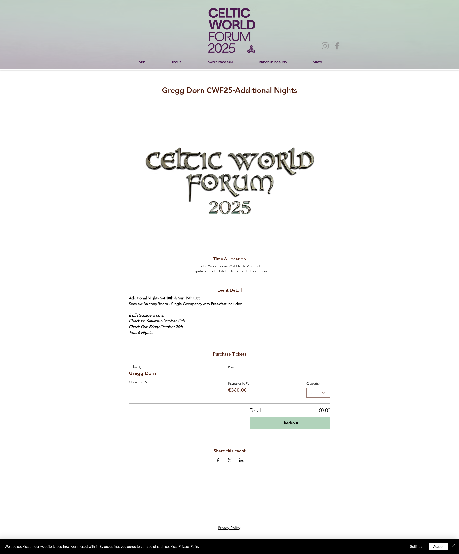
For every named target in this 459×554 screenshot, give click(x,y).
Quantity (312, 384)
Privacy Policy (189, 546)
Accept (438, 546)
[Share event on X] (229, 460)
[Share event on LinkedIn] (241, 460)
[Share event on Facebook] (218, 460)
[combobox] (318, 393)
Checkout (289, 423)
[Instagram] (325, 46)
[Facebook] (337, 46)
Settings (416, 546)
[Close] (453, 546)
